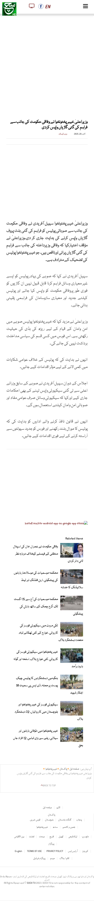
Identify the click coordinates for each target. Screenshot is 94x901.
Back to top (49, 785)
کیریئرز (85, 851)
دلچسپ (85, 837)
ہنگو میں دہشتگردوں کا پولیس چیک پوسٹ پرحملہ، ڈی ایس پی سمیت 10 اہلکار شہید (49, 685)
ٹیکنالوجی (72, 837)
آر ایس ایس (73, 851)
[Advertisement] (47, 65)
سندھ (55, 827)
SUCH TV (31, 883)
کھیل (61, 837)
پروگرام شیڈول (39, 858)
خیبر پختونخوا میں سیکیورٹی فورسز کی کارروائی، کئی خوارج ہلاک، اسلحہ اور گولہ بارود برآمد (48, 659)
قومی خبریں (35, 820)
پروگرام (51, 844)
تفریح (52, 837)
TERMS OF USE (34, 851)
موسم (52, 858)
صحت (42, 837)
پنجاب (79, 820)
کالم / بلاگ (65, 858)
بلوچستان (49, 820)
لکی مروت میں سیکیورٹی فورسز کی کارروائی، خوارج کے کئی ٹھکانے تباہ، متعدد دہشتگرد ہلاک (51, 633)
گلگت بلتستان (64, 820)
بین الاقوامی (19, 837)
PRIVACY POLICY (55, 851)
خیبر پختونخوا (42, 827)
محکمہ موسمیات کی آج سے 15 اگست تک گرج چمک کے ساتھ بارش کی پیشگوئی (48, 606)
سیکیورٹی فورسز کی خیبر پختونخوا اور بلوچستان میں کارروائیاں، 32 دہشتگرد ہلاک (49, 712)
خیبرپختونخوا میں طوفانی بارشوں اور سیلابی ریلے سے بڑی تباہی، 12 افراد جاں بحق (48, 738)
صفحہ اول (47, 808)
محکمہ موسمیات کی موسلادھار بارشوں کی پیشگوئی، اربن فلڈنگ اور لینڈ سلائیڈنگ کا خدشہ (48, 580)
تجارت (31, 837)
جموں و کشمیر (69, 827)
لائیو (58, 808)
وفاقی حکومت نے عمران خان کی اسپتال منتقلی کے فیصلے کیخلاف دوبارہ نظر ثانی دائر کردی (48, 554)
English (18, 851)
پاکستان (51, 815)
